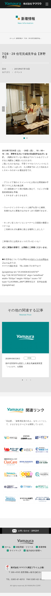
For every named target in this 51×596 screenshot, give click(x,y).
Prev (3, 109)
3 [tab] (30, 380)
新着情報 (42, 547)
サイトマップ (15, 550)
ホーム (8, 547)
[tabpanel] (25, 349)
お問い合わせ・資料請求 (28, 530)
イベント (18, 72)
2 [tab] (26, 380)
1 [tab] (22, 380)
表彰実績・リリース (24, 547)
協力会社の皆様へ (34, 550)
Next (47, 109)
